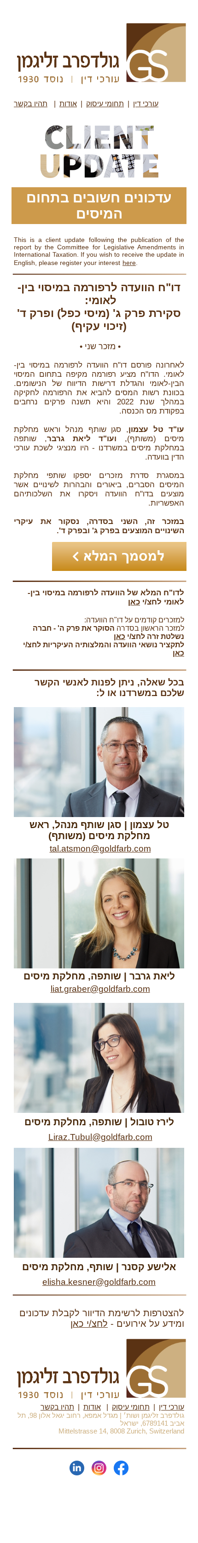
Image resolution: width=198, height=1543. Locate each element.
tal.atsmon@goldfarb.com (100, 848)
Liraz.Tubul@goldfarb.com (100, 1137)
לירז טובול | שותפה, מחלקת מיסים (99, 1122)
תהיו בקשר (57, 1407)
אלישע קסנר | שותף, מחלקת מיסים (99, 1266)
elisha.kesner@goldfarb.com (99, 1282)
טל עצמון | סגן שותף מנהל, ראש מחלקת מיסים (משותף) (99, 830)
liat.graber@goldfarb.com (100, 989)
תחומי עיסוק (105, 104)
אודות (68, 104)
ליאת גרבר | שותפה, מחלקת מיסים (99, 976)
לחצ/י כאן (89, 1323)
